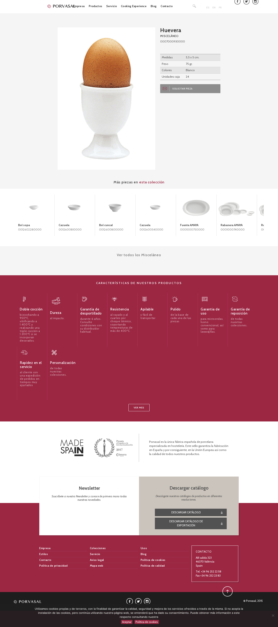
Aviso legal (97, 560)
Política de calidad (153, 565)
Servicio (111, 6)
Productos (95, 6)
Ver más (139, 407)
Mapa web (96, 565)
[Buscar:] (194, 6)
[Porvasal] (61, 6)
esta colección (151, 182)
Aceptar (126, 622)
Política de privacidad (53, 565)
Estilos (43, 554)
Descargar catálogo (186, 512)
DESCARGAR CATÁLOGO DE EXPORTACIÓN (186, 523)
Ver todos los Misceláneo (139, 255)
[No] (273, 615)
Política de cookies (153, 560)
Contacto (167, 6)
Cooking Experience (134, 6)
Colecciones (98, 548)
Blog (154, 6)
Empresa (79, 6)
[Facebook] (129, 601)
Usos (144, 548)
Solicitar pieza (182, 88)
